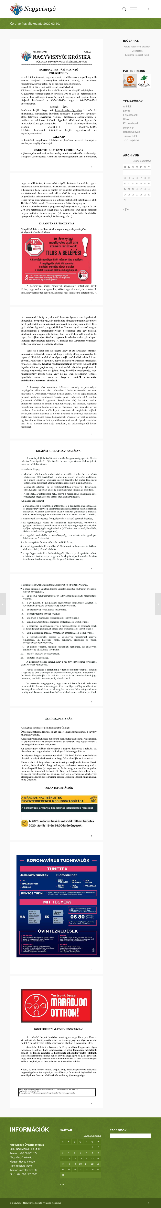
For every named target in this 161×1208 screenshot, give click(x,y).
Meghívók (128, 127)
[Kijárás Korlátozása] (3, 604)
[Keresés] (122, 9)
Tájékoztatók (130, 136)
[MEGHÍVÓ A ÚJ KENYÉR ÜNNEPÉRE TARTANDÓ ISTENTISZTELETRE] (158, 604)
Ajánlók (127, 106)
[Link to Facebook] (148, 9)
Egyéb (126, 111)
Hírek (126, 119)
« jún (126, 209)
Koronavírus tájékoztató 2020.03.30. (35, 23)
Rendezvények (131, 132)
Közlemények (131, 123)
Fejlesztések (130, 115)
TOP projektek (131, 140)
